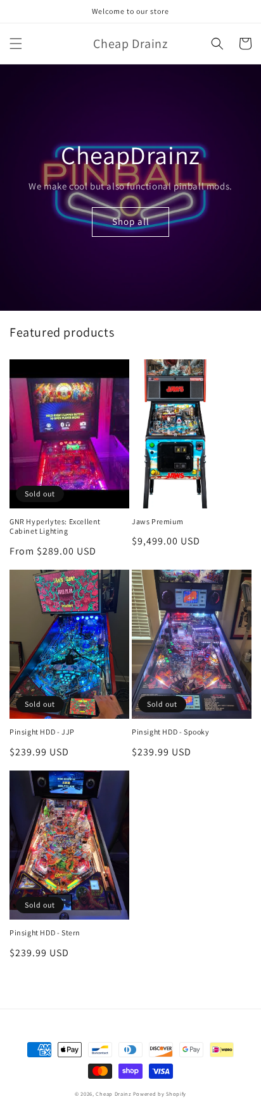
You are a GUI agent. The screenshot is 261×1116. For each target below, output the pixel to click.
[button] (16, 43)
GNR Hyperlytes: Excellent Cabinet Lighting (55, 526)
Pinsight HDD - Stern (45, 932)
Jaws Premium (157, 521)
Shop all (131, 221)
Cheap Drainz (113, 1093)
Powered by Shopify (160, 1093)
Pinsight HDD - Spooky (171, 731)
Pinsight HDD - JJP (42, 731)
